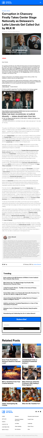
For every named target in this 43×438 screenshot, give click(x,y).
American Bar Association (16, 176)
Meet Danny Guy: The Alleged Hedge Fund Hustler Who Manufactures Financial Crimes (18, 283)
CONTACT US (5, 424)
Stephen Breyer (10, 135)
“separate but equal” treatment (12, 140)
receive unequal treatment (18, 197)
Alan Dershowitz (16, 344)
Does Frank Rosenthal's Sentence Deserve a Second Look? (11, 361)
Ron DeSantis (17, 429)
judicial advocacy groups (24, 224)
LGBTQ (9, 164)
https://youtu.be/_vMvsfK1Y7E (28, 90)
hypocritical (10, 180)
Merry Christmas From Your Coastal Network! (11, 382)
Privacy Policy (34, 435)
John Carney (26, 217)
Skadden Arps (26, 72)
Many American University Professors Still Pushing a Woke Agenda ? (30, 383)
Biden (21, 144)
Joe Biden (23, 128)
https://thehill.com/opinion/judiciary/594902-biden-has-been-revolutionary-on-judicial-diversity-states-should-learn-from (20, 111)
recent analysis (6, 171)
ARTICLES (4, 419)
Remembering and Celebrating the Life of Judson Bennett (19, 313)
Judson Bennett (16, 31)
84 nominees (30, 168)
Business (17, 416)
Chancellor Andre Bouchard (33, 416)
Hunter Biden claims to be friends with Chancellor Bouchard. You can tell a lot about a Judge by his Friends (21, 293)
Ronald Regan (12, 153)
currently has (9, 141)
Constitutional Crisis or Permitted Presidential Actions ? (29, 361)
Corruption (4, 10)
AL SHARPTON (9, 118)
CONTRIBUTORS (5, 426)
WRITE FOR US (5, 429)
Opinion (8, 10)
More (29, 429)
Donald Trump (30, 419)
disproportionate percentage (18, 215)
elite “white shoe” (16, 188)
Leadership (30, 423)
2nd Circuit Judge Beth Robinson (30, 162)
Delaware (18, 68)
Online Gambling (18, 426)
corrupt (35, 89)
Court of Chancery (8, 220)
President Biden (8, 137)
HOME (3, 416)
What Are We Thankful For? (31, 403)
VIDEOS (3, 421)
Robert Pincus (30, 426)
